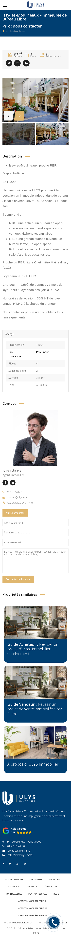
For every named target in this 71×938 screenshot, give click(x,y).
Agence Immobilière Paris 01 (32, 901)
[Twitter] (10, 863)
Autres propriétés (15, 512)
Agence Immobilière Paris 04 (18, 922)
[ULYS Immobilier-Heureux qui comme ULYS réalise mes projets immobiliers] (35, 5)
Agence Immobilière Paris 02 (32, 908)
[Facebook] (5, 482)
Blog (56, 893)
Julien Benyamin (15, 470)
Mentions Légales (37, 893)
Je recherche (14, 886)
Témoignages (50, 886)
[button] (17, 830)
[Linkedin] (13, 482)
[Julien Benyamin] (35, 437)
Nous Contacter (14, 879)
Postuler (32, 886)
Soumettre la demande (18, 579)
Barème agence (14, 893)
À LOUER (41, 385)
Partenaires (36, 879)
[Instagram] (25, 863)
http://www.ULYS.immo (19, 502)
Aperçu (9, 334)
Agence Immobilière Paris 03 (32, 915)
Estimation (54, 879)
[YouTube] (17, 863)
